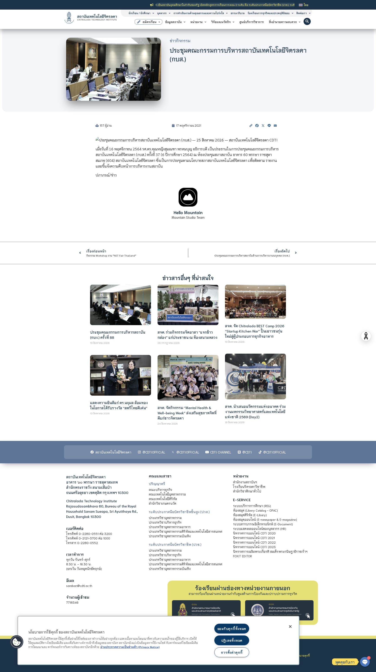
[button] (307, 21)
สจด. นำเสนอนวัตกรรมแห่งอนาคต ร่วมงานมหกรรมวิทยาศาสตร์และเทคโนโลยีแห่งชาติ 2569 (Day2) (255, 411)
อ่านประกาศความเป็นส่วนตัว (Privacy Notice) (129, 646)
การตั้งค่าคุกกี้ (231, 652)
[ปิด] (290, 626)
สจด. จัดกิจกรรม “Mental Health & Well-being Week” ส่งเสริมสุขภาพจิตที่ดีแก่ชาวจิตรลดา (187, 412)
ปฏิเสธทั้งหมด (231, 640)
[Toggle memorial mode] (366, 336)
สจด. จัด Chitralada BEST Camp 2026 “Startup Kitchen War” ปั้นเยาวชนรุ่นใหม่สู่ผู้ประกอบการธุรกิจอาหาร (254, 330)
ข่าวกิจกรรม (180, 40)
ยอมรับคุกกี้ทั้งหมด (231, 629)
